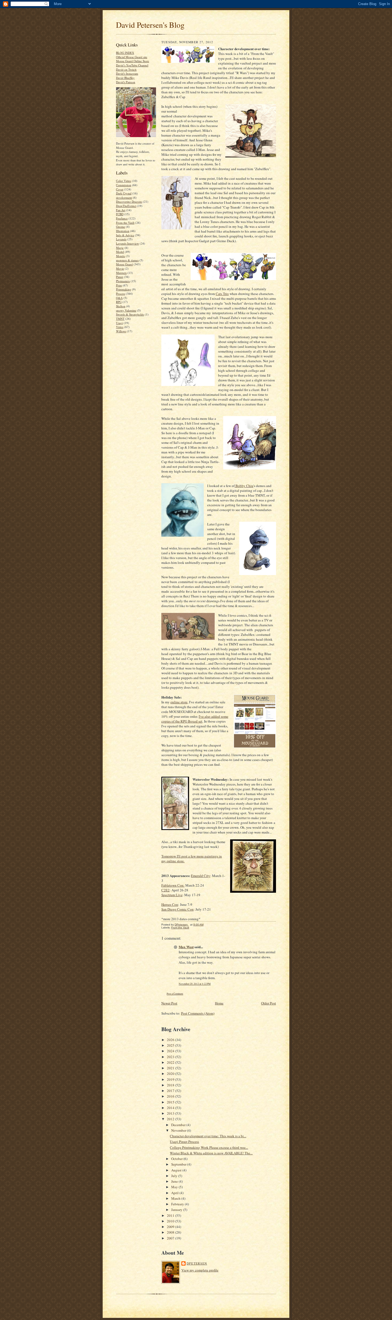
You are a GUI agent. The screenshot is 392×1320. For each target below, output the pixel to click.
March (176, 1198)
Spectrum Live (171, 894)
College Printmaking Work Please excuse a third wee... (209, 1147)
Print (119, 285)
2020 (171, 1073)
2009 (171, 1226)
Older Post (268, 1003)
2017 (171, 1090)
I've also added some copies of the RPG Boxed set (194, 719)
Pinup (119, 277)
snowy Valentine (126, 310)
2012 (171, 1118)
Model (120, 252)
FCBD (119, 214)
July (174, 1175)
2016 (171, 1096)
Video (119, 327)
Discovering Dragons (129, 202)
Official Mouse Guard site (131, 57)
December (178, 1124)
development (124, 198)
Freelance (122, 218)
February (178, 1204)
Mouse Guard (124, 264)
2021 (171, 1068)
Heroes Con (169, 904)
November (179, 1130)
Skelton (120, 306)
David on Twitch (126, 69)
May (175, 1187)
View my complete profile (199, 1270)
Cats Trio (222, 293)
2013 (171, 1113)
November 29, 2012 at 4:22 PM (195, 984)
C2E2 (165, 890)
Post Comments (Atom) (197, 1013)
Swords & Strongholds (130, 314)
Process (120, 294)
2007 (171, 1238)
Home (219, 1003)
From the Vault (125, 223)
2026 (171, 1039)
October (177, 1158)
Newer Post (169, 1003)
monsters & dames (127, 260)
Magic (120, 248)
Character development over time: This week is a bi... (208, 1136)
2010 (171, 1221)
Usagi (119, 323)
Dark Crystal (123, 193)
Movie (120, 268)
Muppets (121, 273)
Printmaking (123, 289)
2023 (171, 1056)
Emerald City (200, 875)
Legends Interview (127, 243)
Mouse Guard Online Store (132, 61)
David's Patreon (125, 82)
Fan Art (120, 210)
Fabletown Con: (173, 885)
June (175, 1181)
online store (178, 702)
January (177, 1209)
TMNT (120, 319)
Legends (121, 239)
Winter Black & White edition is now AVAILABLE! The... (211, 1153)
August (176, 1170)
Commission (123, 185)
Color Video (123, 181)
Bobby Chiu (244, 485)
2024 (171, 1050)
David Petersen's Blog (150, 24)
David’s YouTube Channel (132, 65)
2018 (171, 1085)
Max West (186, 946)
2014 (171, 1107)
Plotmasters (123, 281)
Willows (121, 331)
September (179, 1164)
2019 (171, 1079)
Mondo (120, 256)
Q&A (119, 298)
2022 (171, 1062)
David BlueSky (125, 78)
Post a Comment (175, 993)
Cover (119, 189)
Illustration (122, 231)
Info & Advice (125, 235)
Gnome (120, 227)
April (175, 1192)
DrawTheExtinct (126, 206)
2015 (171, 1102)
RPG (119, 302)
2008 (171, 1232)
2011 (171, 1215)
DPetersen (197, 1263)
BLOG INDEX (125, 53)
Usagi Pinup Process (184, 1141)
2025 (171, 1045)
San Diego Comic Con (177, 909)
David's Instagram (127, 73)
